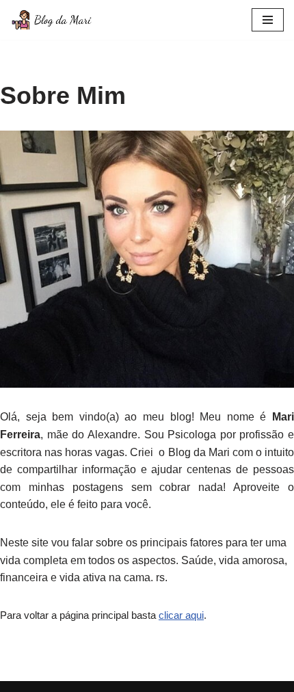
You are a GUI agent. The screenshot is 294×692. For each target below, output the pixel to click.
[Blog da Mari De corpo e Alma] (51, 20)
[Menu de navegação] (268, 19)
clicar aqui (181, 615)
